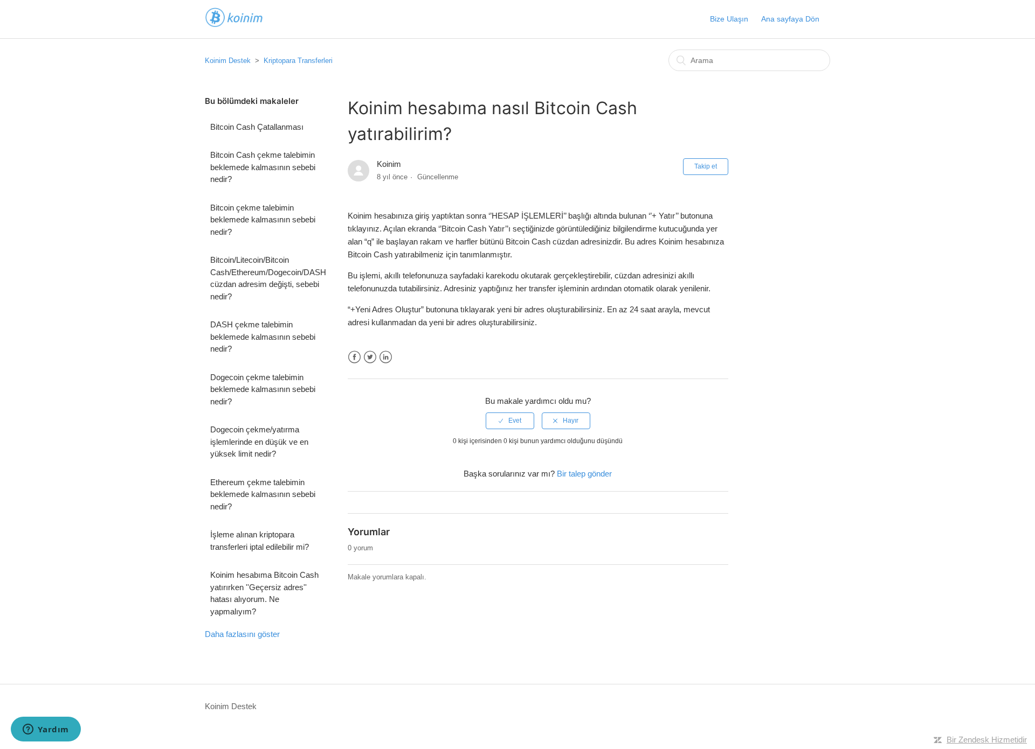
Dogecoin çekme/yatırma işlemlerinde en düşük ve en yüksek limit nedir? (259, 441)
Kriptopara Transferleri (298, 61)
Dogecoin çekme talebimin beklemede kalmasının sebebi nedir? (262, 389)
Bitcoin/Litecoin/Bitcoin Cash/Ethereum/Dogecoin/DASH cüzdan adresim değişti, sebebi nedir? (268, 278)
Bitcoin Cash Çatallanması (256, 126)
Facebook (354, 357)
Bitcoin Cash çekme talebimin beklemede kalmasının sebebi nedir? (262, 167)
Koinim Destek (228, 61)
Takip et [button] (705, 166)
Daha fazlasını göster (242, 634)
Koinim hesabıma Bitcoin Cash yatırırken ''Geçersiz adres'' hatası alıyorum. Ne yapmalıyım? (264, 593)
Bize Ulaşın (729, 19)
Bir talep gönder (584, 473)
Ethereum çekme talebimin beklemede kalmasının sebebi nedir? (262, 494)
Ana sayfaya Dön (790, 19)
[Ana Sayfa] (234, 24)
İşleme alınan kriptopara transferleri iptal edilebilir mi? (259, 540)
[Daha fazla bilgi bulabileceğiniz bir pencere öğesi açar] (46, 730)
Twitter (370, 357)
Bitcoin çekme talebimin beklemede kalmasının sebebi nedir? (262, 219)
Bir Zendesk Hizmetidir (987, 739)
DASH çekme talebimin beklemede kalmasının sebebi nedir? (262, 336)
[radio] (510, 420)
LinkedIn (385, 357)
